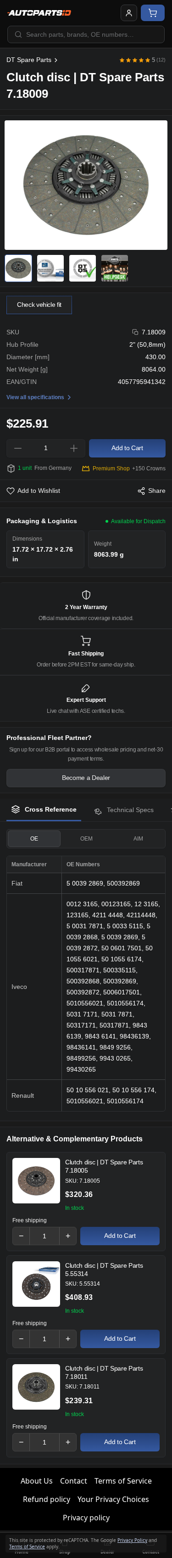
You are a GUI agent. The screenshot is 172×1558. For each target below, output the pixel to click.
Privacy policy (86, 1518)
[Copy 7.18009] (135, 332)
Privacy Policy (132, 1540)
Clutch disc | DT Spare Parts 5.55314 (104, 1269)
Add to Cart (119, 1235)
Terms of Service (123, 1481)
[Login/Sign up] (129, 13)
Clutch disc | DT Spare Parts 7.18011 (104, 1372)
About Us (37, 1481)
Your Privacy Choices (113, 1499)
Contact (73, 1481)
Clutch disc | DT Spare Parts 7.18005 (104, 1166)
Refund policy (46, 1499)
